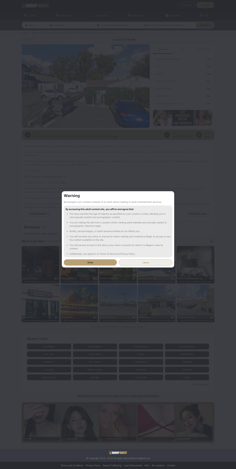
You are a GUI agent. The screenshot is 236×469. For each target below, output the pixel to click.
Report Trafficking (112, 465)
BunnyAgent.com (141, 458)
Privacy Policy (93, 465)
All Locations (158, 465)
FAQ (147, 465)
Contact (171, 465)
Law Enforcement (133, 465)
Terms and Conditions (72, 465)
